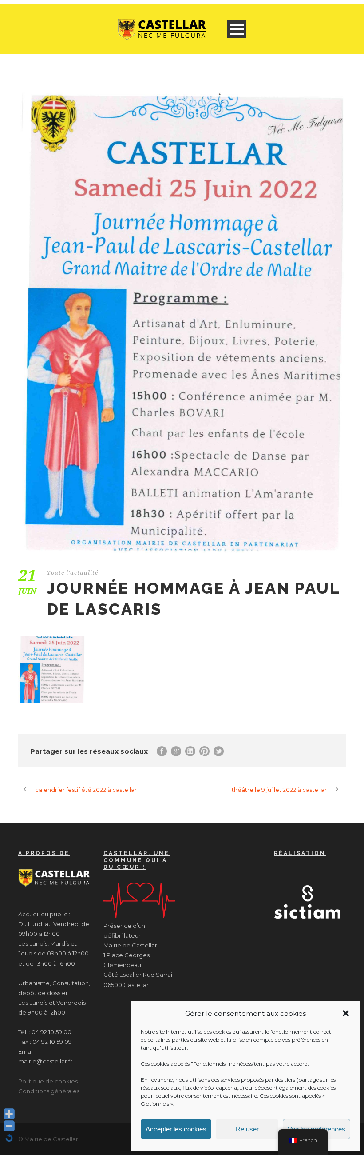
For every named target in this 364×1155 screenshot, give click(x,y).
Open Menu (236, 29)
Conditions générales (48, 1091)
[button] (345, 1013)
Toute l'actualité (72, 572)
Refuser (247, 1129)
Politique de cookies (48, 1081)
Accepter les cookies (176, 1129)
